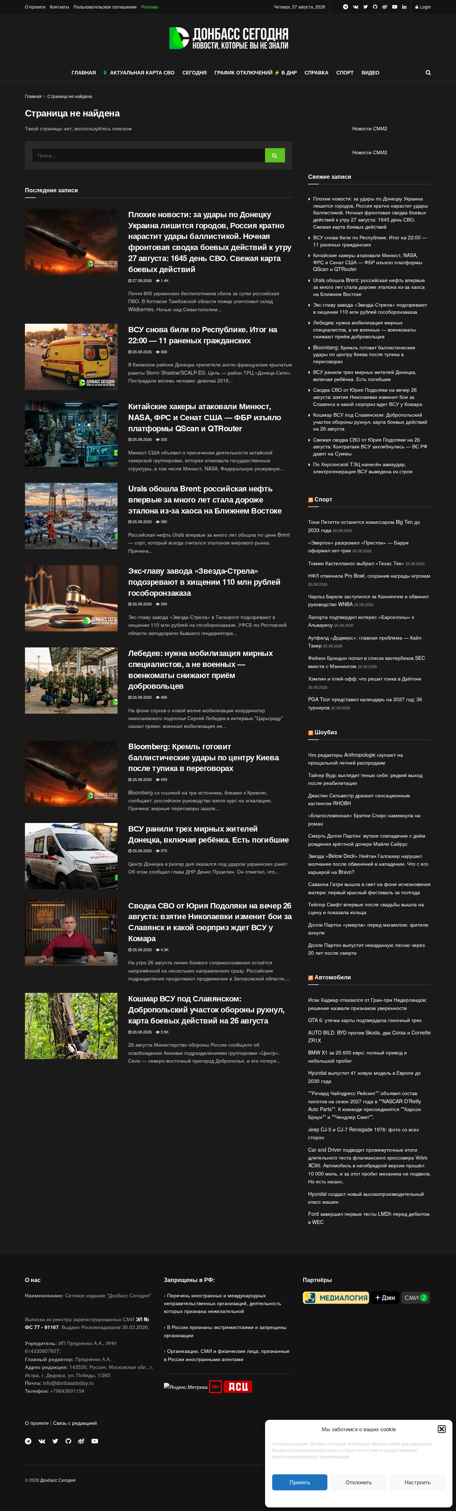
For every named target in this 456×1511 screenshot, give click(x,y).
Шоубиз (326, 732)
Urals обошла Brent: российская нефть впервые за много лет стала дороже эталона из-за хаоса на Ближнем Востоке (204, 499)
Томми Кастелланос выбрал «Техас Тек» (356, 563)
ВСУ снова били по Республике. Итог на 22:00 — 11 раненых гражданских (202, 334)
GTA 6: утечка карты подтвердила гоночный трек (364, 1019)
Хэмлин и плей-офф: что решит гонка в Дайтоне (364, 678)
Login (425, 7)
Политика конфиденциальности (358, 1498)
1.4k (164, 280)
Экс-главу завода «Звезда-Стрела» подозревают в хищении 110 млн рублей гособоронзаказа (204, 581)
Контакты (59, 7)
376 (163, 850)
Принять (300, 1482)
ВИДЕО (370, 72)
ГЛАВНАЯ (84, 72)
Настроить (418, 1482)
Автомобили (333, 977)
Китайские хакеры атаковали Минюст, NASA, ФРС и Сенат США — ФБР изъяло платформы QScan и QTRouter (204, 417)
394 (163, 603)
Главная (33, 96)
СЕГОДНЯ (194, 72)
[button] (441, 1429)
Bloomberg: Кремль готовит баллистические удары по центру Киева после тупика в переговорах (203, 757)
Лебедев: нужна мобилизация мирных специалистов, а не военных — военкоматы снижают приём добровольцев (200, 669)
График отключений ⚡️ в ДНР (255, 72)
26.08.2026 (141, 351)
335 (163, 439)
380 (163, 521)
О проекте (35, 7)
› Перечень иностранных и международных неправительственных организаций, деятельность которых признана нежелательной (222, 1303)
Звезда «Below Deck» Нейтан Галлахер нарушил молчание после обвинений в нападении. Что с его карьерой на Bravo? (368, 863)
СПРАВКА (316, 72)
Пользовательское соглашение (105, 7)
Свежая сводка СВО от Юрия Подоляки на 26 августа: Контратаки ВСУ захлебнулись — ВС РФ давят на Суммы (370, 446)
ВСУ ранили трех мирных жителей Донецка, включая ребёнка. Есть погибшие (208, 834)
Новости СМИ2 (369, 128)
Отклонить (359, 1482)
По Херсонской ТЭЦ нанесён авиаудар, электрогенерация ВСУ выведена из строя (363, 467)
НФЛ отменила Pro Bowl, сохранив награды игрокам (369, 575)
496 (163, 697)
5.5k (164, 1032)
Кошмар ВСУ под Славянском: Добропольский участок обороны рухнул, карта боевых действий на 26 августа (206, 1009)
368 (163, 351)
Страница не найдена (69, 96)
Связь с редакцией (75, 1422)
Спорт (323, 499)
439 (163, 779)
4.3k (164, 949)
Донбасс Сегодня (58, 1480)
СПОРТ (345, 72)
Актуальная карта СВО (142, 72)
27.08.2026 (141, 280)
